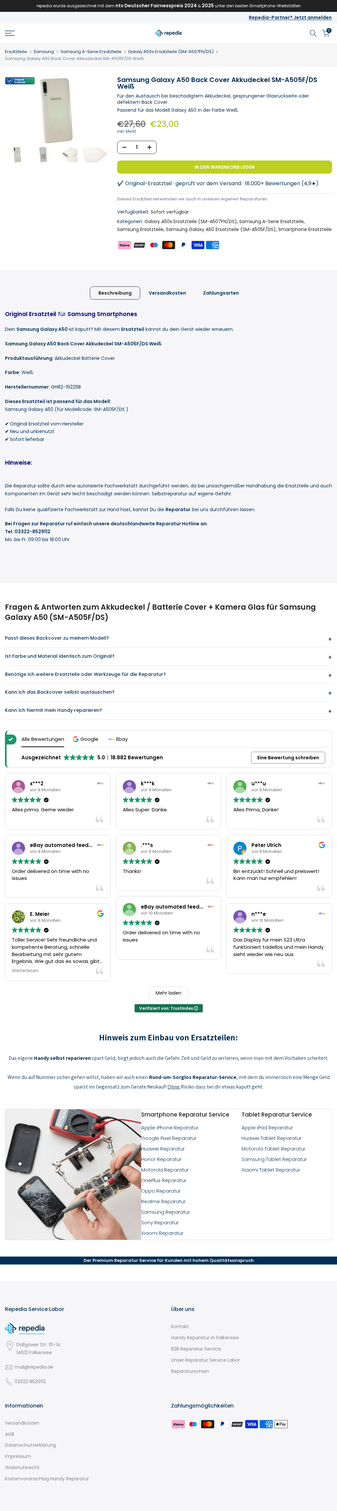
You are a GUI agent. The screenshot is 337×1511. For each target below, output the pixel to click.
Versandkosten (167, 292)
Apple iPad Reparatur (267, 1127)
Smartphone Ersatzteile (305, 229)
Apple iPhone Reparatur (169, 1127)
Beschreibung (115, 292)
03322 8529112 (30, 1381)
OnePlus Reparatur (163, 1180)
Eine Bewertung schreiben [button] (288, 757)
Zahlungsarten (221, 292)
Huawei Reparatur (163, 1148)
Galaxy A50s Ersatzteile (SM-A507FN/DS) (171, 51)
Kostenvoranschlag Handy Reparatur (47, 1478)
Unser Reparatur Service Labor (205, 1360)
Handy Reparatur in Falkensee (205, 1337)
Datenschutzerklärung (30, 1445)
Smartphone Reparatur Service (185, 1115)
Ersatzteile (16, 51)
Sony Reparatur (160, 1222)
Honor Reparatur (161, 1159)
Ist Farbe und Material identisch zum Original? (60, 656)
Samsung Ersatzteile (140, 229)
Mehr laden (168, 993)
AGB (9, 1434)
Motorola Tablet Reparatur (273, 1148)
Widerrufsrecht (22, 1467)
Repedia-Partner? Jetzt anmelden (290, 17)
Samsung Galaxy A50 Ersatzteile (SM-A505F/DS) (221, 229)
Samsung (44, 51)
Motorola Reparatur (165, 1169)
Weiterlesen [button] (25, 971)
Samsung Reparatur (165, 1211)
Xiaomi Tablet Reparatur (271, 1169)
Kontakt (180, 1326)
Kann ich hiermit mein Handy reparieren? (53, 710)
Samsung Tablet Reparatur (274, 1159)
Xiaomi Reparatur (162, 1233)
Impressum (18, 1456)
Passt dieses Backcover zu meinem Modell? (57, 638)
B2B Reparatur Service (196, 1349)
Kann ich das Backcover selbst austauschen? (60, 692)
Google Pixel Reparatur (168, 1138)
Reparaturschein (190, 1371)
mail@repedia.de (33, 1367)
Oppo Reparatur (161, 1190)
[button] (86, 739)
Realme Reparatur (163, 1201)
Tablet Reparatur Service (277, 1115)
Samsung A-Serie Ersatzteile (91, 51)
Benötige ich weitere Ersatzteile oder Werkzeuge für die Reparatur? (85, 674)
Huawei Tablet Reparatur (271, 1138)
